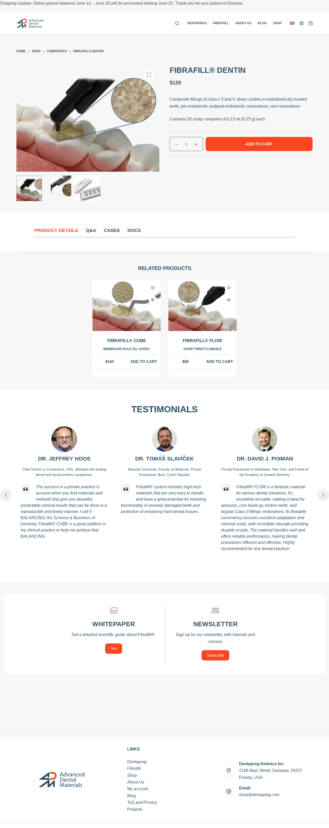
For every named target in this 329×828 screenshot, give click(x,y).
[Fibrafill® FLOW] (202, 305)
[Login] (302, 23)
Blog (262, 23)
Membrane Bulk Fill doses (126, 349)
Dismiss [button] (235, 3)
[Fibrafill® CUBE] (127, 305)
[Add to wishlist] (153, 288)
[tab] (60, 230)
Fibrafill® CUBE (126, 340)
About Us (243, 23)
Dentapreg (197, 23)
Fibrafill (221, 23)
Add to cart (259, 144)
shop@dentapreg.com (259, 794)
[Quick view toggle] (153, 300)
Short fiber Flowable (202, 349)
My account (137, 789)
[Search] (177, 23)
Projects (134, 809)
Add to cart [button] (143, 361)
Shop (277, 23)
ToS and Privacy (142, 802)
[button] (292, 23)
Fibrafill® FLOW (202, 340)
